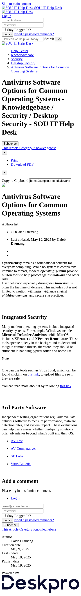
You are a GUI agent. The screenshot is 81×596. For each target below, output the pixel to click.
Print (14, 160)
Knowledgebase (22, 55)
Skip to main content (16, 4)
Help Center (19, 51)
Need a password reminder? (34, 34)
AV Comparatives (23, 448)
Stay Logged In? (19, 30)
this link (33, 374)
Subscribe (10, 143)
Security (16, 59)
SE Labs (17, 456)
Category (26, 148)
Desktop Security (23, 63)
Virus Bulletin (21, 464)
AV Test (16, 441)
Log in (6, 16)
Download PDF (22, 164)
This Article (10, 148)
